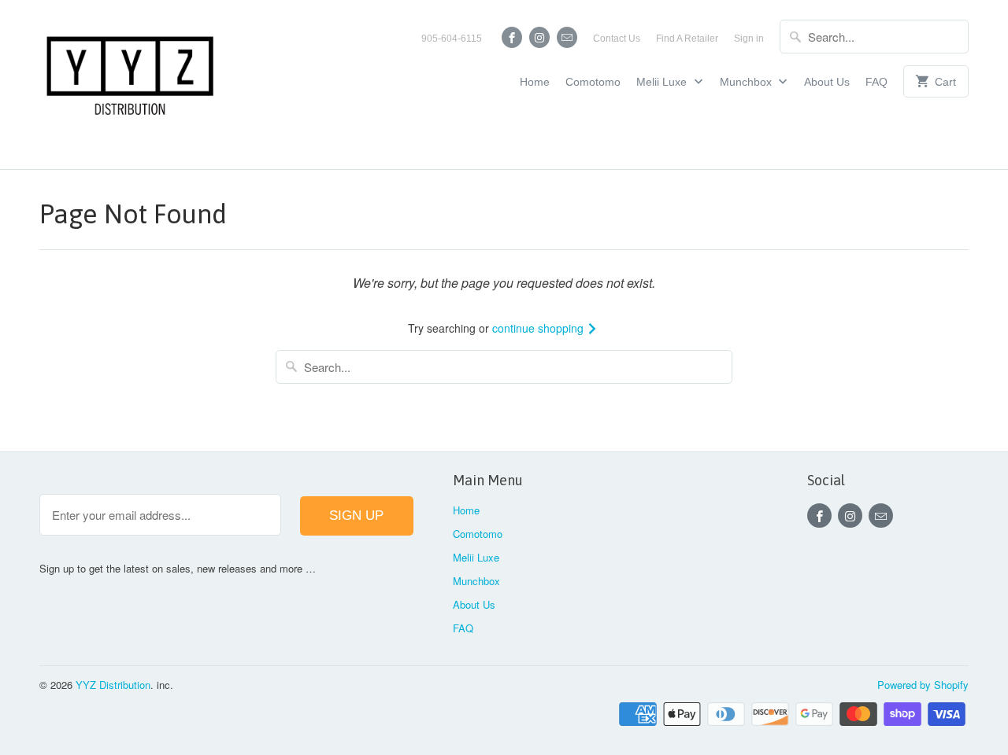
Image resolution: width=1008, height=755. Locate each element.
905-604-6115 (451, 38)
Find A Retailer (687, 38)
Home (535, 82)
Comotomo (593, 82)
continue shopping (539, 328)
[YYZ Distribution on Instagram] (539, 37)
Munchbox (747, 82)
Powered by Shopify (923, 684)
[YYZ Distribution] (129, 84)
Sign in (749, 38)
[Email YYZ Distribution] (567, 37)
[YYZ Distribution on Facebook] (512, 37)
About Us (827, 82)
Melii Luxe (663, 82)
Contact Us (616, 38)
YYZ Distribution (113, 684)
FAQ (876, 82)
